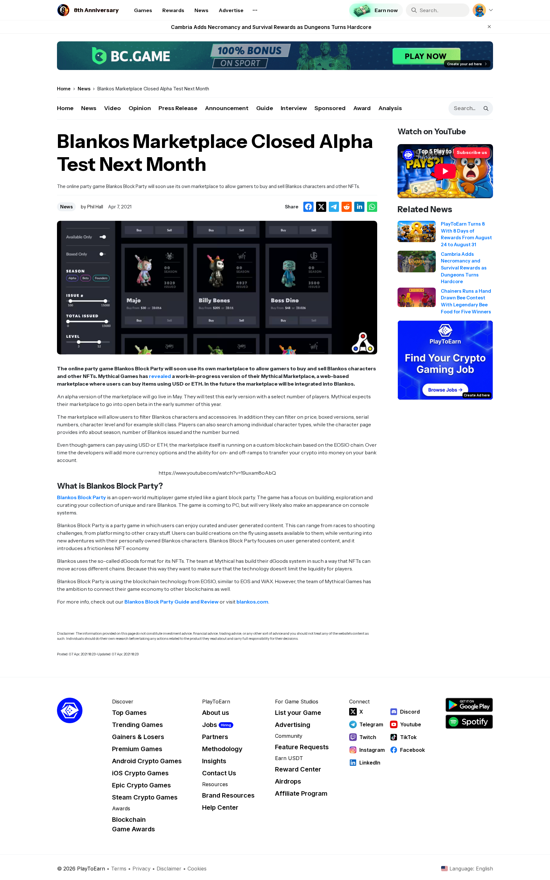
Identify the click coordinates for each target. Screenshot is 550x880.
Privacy (141, 868)
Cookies (197, 868)
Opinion (140, 108)
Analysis (390, 108)
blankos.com (252, 601)
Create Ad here (477, 395)
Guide (264, 108)
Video (112, 108)
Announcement (227, 108)
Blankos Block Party (81, 497)
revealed (160, 376)
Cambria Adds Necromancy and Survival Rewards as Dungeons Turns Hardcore (271, 27)
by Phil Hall (92, 207)
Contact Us (219, 773)
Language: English (471, 868)
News (88, 108)
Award (362, 108)
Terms (118, 868)
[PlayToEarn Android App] (469, 705)
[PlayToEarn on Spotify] (469, 722)
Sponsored (330, 108)
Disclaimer (169, 868)
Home (65, 108)
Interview (294, 108)
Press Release (178, 108)
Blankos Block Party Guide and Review (171, 601)
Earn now (386, 10)
